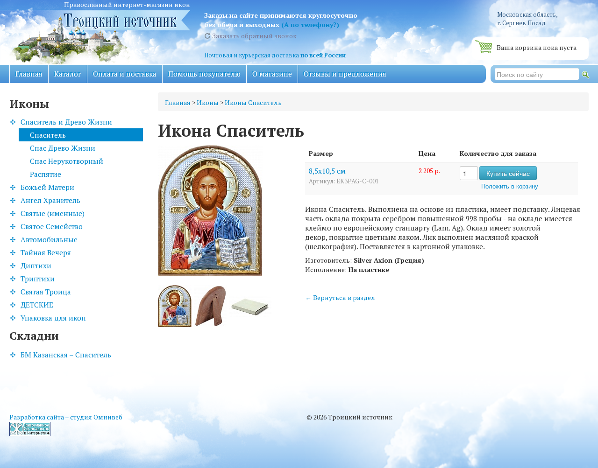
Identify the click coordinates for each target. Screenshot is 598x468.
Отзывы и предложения (345, 73)
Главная (29, 73)
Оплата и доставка (125, 73)
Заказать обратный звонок (254, 35)
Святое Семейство (52, 226)
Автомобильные (49, 239)
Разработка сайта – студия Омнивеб (65, 416)
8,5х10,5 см (327, 170)
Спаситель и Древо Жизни (66, 121)
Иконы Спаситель (253, 102)
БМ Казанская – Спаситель (66, 354)
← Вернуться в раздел (340, 297)
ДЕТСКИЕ (37, 304)
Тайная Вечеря (46, 252)
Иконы (208, 102)
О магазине (272, 73)
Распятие (45, 174)
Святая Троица (46, 291)
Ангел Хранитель (50, 200)
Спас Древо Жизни (62, 148)
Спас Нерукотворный (66, 161)
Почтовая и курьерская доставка (275, 55)
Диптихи (36, 265)
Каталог (67, 73)
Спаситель (48, 135)
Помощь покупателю (204, 73)
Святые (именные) (53, 213)
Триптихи (38, 278)
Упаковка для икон (53, 317)
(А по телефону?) (310, 24)
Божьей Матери (47, 187)
